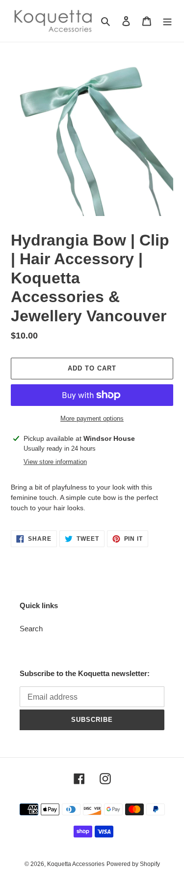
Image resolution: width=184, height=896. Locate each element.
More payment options (92, 418)
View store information (55, 461)
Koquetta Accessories (76, 864)
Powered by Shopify (133, 864)
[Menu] (167, 20)
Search (31, 628)
